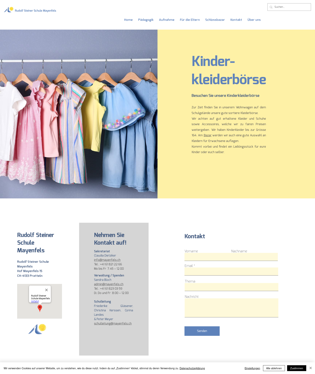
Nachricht (192, 296)
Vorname (191, 251)
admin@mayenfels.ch (108, 284)
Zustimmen (296, 368)
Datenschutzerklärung (192, 368)
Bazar (208, 135)
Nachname (239, 251)
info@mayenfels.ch (107, 260)
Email (188, 265)
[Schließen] (310, 368)
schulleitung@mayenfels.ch (113, 323)
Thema (190, 281)
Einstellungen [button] (252, 368)
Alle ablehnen (274, 368)
